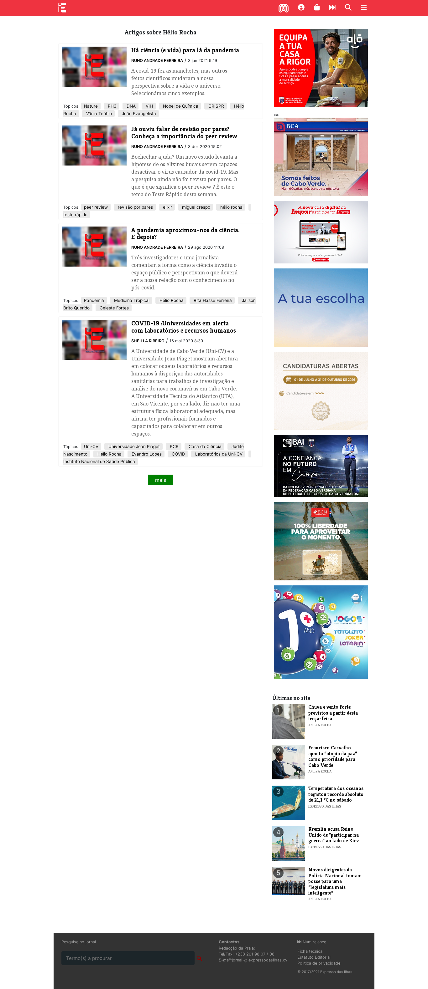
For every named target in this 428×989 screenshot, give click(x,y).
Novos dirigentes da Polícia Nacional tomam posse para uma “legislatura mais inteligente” (335, 881)
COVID (177, 453)
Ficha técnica (309, 951)
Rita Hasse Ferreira (212, 300)
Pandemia (94, 300)
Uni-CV (91, 446)
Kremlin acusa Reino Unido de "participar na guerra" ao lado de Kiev (333, 835)
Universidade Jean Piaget (133, 446)
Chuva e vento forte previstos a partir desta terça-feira (333, 713)
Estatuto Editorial (314, 957)
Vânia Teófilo (98, 113)
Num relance (313, 942)
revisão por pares (135, 207)
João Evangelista (138, 113)
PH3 (112, 106)
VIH (148, 106)
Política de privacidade (318, 963)
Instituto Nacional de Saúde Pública (99, 461)
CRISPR (215, 106)
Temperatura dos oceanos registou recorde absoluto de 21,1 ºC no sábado (335, 794)
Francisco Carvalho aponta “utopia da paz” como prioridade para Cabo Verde (332, 756)
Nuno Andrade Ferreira (157, 60)
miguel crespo (195, 207)
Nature (91, 106)
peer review (96, 207)
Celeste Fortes (113, 307)
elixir (167, 207)
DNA (130, 106)
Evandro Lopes (146, 453)
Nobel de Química (180, 106)
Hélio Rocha (171, 300)
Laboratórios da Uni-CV (218, 453)
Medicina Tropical (131, 300)
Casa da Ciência (204, 446)
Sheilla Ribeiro (147, 341)
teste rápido (75, 214)
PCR (174, 446)
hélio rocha (231, 207)
